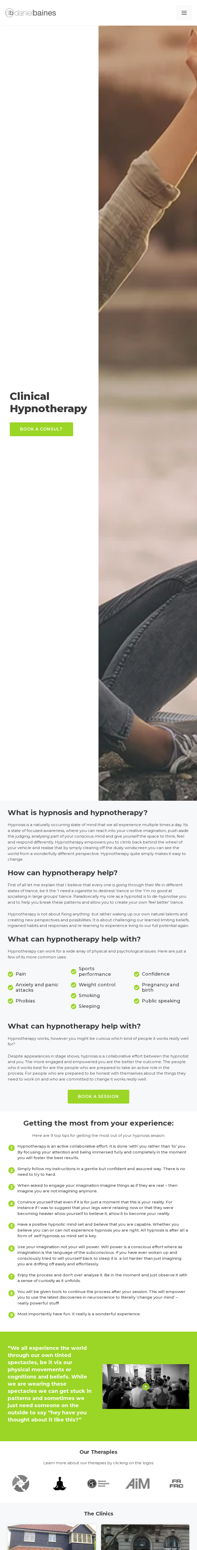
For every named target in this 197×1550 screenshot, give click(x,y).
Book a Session (98, 1096)
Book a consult (41, 429)
